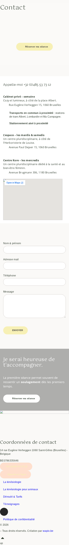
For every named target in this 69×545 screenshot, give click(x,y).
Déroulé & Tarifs (12, 496)
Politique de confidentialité (19, 519)
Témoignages (11, 504)
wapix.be (48, 531)
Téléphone (9, 275)
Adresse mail (11, 259)
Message (8, 291)
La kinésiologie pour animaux (20, 489)
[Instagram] (4, 512)
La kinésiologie (12, 482)
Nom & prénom (12, 243)
